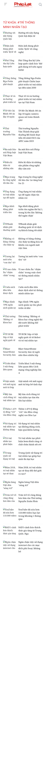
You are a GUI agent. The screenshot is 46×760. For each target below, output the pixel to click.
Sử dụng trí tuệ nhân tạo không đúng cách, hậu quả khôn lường (29, 426)
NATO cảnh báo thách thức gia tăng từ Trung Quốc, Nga (30, 530)
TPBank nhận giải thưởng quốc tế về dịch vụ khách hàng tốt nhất (30, 227)
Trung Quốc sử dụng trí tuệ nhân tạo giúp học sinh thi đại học (30, 456)
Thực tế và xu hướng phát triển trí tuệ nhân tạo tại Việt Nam (30, 99)
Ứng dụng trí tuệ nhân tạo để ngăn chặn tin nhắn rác (30, 194)
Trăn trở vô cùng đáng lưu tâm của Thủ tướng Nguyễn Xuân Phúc (30, 498)
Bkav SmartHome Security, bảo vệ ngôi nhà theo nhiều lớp (29, 352)
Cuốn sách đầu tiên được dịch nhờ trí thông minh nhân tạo (30, 290)
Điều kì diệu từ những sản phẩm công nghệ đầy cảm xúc (29, 165)
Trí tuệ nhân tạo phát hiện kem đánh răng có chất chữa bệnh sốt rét (30, 441)
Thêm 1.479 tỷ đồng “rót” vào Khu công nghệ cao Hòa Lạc (28, 412)
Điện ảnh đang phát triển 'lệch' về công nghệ (28, 49)
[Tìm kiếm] (40, 4)
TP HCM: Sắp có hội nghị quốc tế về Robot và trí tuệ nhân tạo (29, 337)
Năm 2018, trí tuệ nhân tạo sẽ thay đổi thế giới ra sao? (30, 470)
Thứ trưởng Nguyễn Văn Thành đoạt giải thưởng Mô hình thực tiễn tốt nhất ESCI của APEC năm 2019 (29, 134)
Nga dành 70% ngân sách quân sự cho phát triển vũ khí (30, 304)
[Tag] (23, 4)
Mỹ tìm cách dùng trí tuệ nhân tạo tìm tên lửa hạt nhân (29, 397)
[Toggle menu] (5, 4)
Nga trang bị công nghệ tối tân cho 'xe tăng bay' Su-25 (30, 180)
